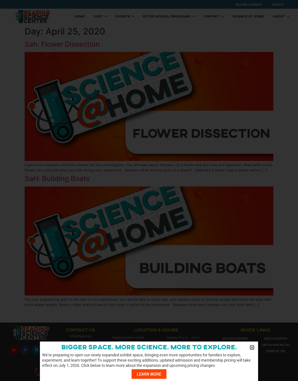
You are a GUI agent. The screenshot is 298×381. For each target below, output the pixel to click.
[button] (252, 347)
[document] (149, 190)
